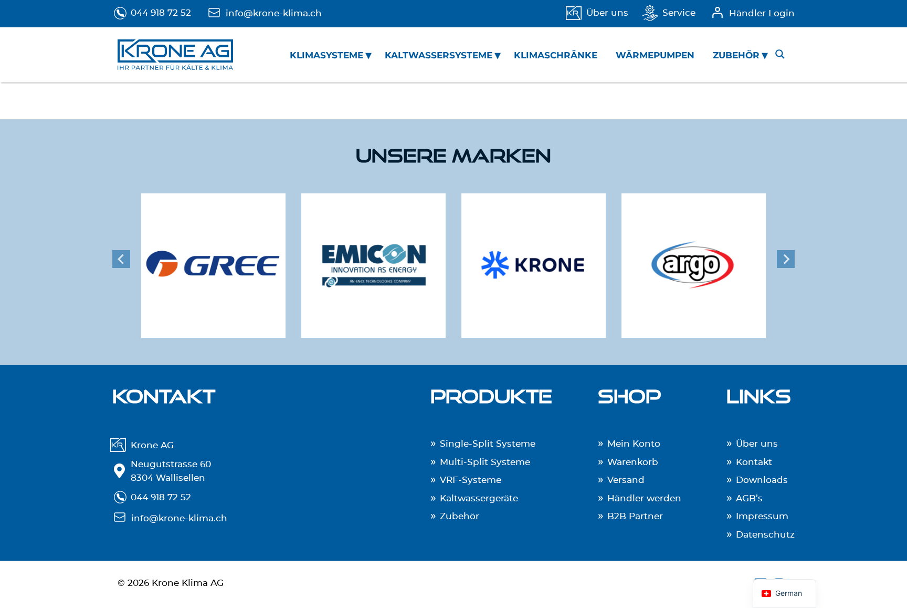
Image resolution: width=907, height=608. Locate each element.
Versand (626, 480)
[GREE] (213, 259)
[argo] (694, 259)
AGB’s (749, 498)
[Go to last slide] (121, 259)
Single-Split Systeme (487, 443)
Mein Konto (633, 443)
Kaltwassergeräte (479, 498)
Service (678, 12)
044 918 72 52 (161, 12)
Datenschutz (765, 534)
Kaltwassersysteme (438, 55)
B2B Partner (635, 516)
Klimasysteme (326, 55)
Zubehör (736, 55)
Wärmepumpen (655, 55)
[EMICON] (373, 259)
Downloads (762, 480)
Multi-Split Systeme (485, 462)
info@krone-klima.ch (274, 13)
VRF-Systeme (470, 480)
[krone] (534, 259)
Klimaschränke (555, 55)
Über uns (607, 12)
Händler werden (644, 498)
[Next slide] (786, 259)
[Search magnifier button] (780, 54)
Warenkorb (632, 462)
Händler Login (762, 13)
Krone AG (152, 445)
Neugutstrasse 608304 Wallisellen (171, 471)
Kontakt (754, 462)
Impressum (762, 516)
